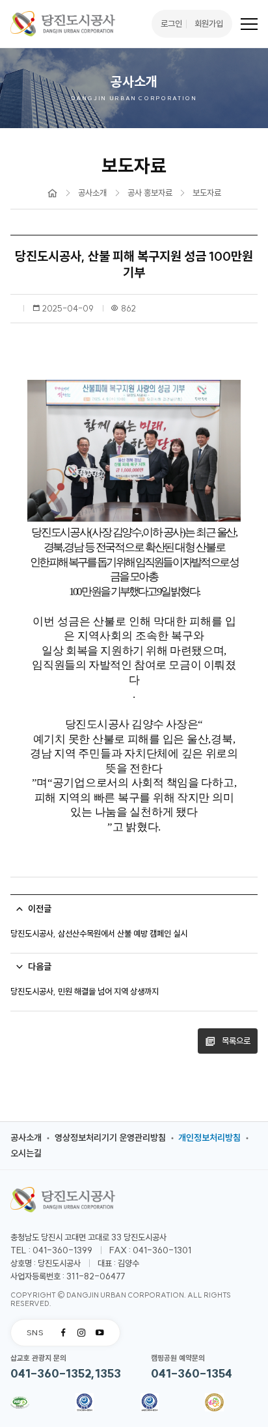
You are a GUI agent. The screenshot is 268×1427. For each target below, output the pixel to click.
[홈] (52, 193)
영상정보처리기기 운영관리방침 (110, 1137)
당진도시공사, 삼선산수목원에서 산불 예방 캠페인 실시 (98, 933)
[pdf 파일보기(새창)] (19, 1403)
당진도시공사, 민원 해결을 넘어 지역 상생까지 (84, 991)
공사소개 (26, 1137)
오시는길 (26, 1153)
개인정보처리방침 (209, 1137)
